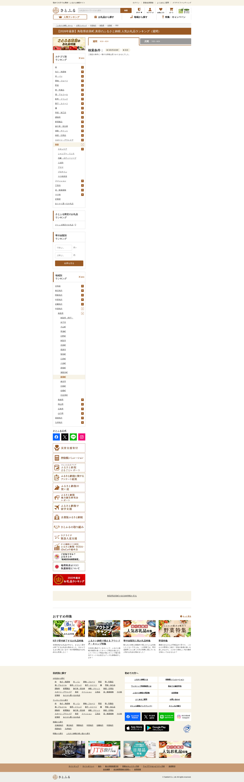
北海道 (58, 286)
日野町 (63, 336)
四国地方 (58, 418)
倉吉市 (63, 381)
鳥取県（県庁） (66, 318)
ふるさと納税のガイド (139, 10)
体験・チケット (61, 131)
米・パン (58, 76)
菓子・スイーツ (61, 103)
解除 (82, 58)
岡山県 (60, 404)
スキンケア (62, 149)
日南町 (63, 386)
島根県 (60, 400)
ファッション (60, 181)
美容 (57, 144)
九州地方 (58, 422)
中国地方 (58, 309)
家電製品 (58, 122)
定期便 (58, 199)
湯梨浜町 (64, 372)
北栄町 (63, 345)
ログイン (136, 3)
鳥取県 (60, 313)
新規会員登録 (148, 3)
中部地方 (58, 300)
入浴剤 (60, 163)
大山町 (63, 327)
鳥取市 (63, 341)
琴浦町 (63, 331)
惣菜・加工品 (60, 113)
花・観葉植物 (60, 190)
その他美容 (62, 176)
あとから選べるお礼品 (64, 204)
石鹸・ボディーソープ (67, 158)
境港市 (63, 350)
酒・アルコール (61, 94)
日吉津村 (64, 395)
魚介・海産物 (60, 72)
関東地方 (58, 295)
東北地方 (58, 291)
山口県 (60, 413)
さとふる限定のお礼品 (64, 225)
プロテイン (62, 172)
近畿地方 (58, 304)
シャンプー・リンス (66, 154)
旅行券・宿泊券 (61, 126)
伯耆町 (63, 391)
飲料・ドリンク (61, 99)
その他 (58, 195)
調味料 (58, 117)
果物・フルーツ (61, 81)
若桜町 (63, 368)
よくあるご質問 (163, 3)
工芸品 (58, 185)
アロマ (60, 167)
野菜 (57, 85)
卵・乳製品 (59, 90)
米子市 (63, 322)
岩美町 (63, 377)
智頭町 (63, 354)
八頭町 (63, 363)
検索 (126, 10)
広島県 (60, 409)
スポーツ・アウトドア (64, 140)
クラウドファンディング (182, 3)
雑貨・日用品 (60, 135)
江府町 (63, 359)
